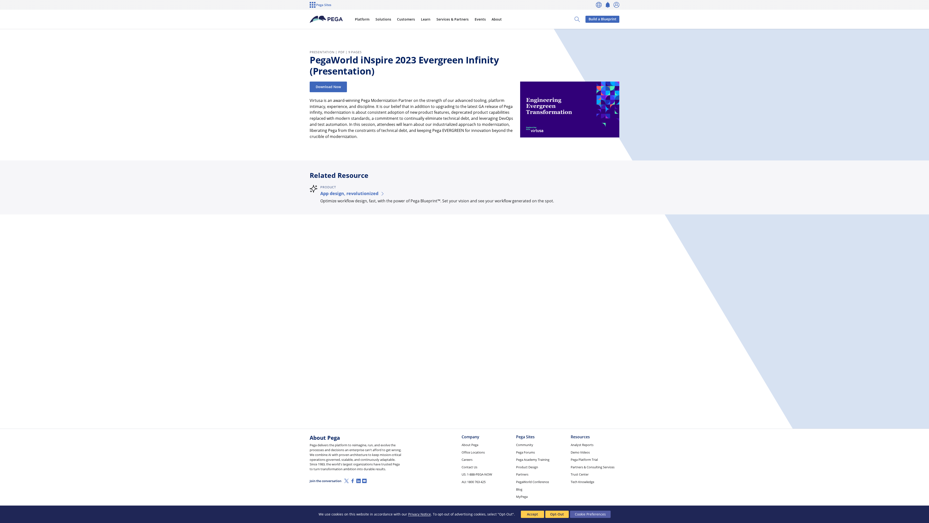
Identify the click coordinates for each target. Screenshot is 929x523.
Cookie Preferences (590, 514)
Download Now (328, 86)
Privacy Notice (419, 514)
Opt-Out (557, 514)
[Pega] (326, 19)
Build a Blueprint (602, 19)
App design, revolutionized (349, 193)
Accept (532, 514)
